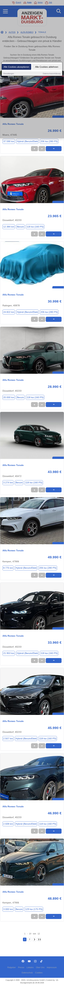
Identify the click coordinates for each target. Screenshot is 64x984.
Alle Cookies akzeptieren (16, 67)
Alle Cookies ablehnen (46, 67)
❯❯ (39, 939)
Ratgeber (11, 967)
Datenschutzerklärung (52, 74)
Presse (21, 967)
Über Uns (40, 967)
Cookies (39, 973)
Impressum (52, 967)
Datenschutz (27, 973)
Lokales (30, 967)
